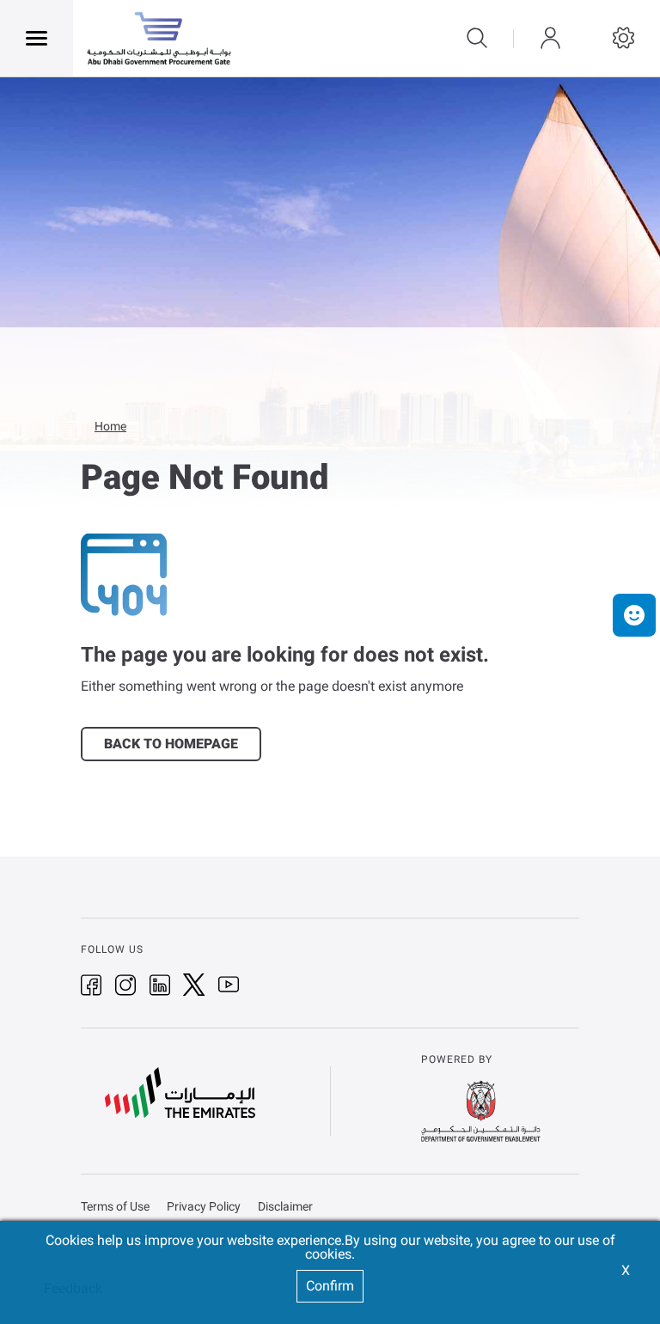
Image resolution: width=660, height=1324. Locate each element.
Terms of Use (115, 1206)
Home (110, 426)
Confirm (330, 1286)
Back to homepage (171, 743)
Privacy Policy (204, 1206)
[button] (634, 615)
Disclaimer (285, 1206)
